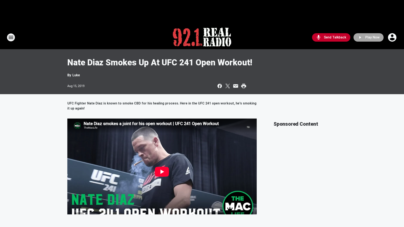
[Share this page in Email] (236, 86)
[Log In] (392, 37)
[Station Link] (202, 37)
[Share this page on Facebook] (220, 86)
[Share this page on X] (228, 86)
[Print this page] (244, 86)
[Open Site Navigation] (11, 37)
